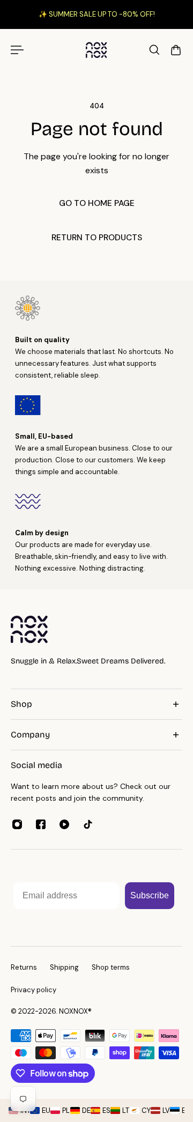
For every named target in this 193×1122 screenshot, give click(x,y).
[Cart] (176, 50)
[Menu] (17, 50)
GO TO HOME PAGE (97, 203)
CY (143, 1110)
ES (103, 1110)
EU (43, 1110)
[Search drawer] (154, 50)
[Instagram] (17, 824)
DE (83, 1110)
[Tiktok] (88, 824)
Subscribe (149, 895)
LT (123, 1110)
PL (63, 1110)
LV (163, 1110)
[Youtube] (64, 824)
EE (183, 1110)
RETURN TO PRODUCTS (96, 237)
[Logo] (96, 49)
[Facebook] (41, 824)
